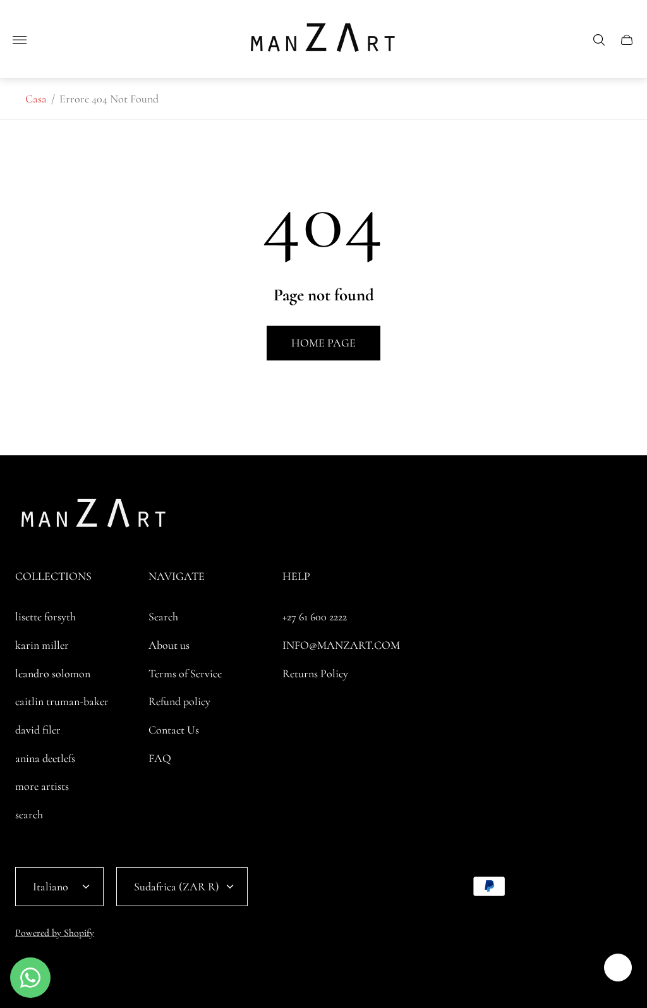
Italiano (50, 887)
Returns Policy (315, 673)
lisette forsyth (45, 617)
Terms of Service (185, 673)
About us (169, 645)
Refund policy (179, 701)
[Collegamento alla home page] (94, 517)
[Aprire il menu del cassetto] (19, 40)
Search (163, 617)
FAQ (159, 758)
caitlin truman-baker (62, 701)
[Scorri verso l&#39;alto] (618, 967)
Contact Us (173, 730)
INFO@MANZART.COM (341, 645)
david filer (38, 730)
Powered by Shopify (54, 932)
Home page (323, 343)
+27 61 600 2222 (314, 617)
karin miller (42, 645)
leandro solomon (52, 673)
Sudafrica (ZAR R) (176, 887)
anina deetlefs (45, 758)
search (29, 814)
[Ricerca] (599, 40)
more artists (42, 786)
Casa (36, 99)
